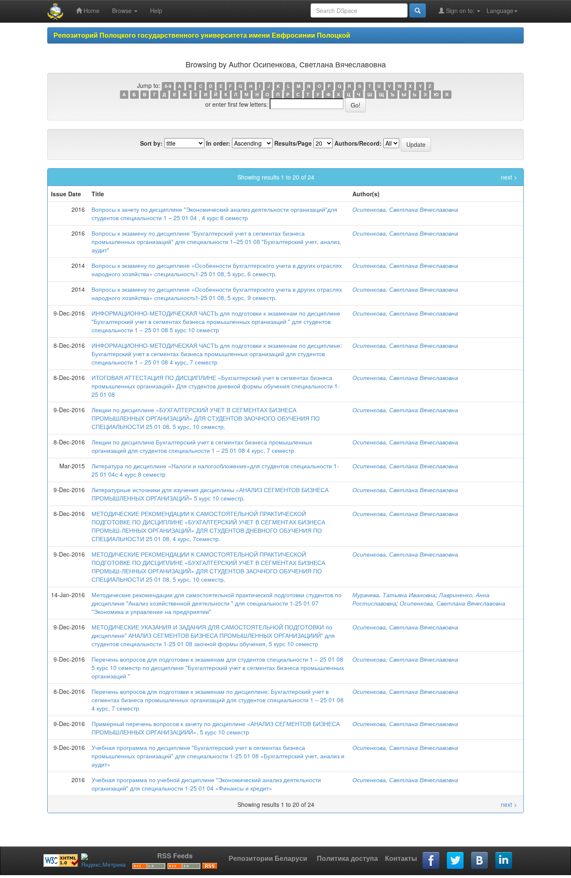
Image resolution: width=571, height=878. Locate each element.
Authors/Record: (358, 143)
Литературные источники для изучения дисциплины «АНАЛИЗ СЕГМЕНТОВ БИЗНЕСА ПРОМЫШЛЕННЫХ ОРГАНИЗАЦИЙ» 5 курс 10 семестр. (210, 493)
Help (156, 10)
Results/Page (293, 143)
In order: (218, 143)
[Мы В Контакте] (480, 861)
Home (90, 10)
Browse (122, 10)
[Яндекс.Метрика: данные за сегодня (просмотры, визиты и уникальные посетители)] (103, 860)
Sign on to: (460, 10)
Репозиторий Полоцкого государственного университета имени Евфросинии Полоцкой (202, 35)
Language (500, 10)
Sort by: (151, 143)
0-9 (168, 86)
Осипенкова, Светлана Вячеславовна (405, 209)
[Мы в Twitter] (455, 861)
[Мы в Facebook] (431, 861)
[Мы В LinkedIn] (504, 861)
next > (509, 177)
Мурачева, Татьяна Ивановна (394, 594)
